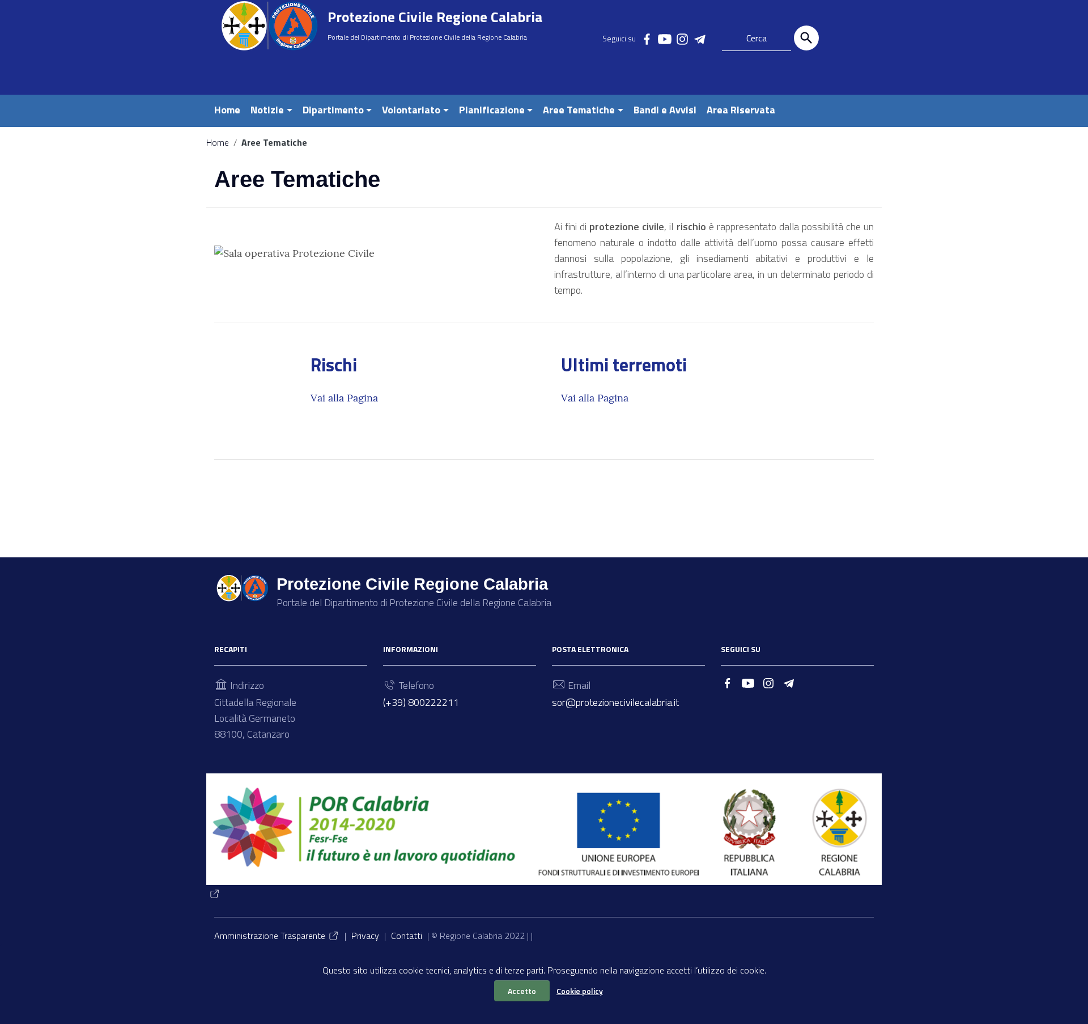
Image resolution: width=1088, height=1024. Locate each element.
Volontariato (411, 109)
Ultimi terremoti (624, 364)
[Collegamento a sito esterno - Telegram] (699, 38)
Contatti (406, 935)
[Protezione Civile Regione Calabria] (269, 25)
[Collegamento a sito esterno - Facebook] (646, 38)
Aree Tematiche (579, 109)
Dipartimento (333, 109)
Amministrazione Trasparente (269, 935)
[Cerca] (806, 38)
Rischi (334, 364)
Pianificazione (492, 109)
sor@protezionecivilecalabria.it (615, 702)
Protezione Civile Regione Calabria (435, 17)
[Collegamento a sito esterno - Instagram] (681, 38)
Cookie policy (579, 991)
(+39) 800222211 (421, 702)
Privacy (365, 935)
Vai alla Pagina (344, 397)
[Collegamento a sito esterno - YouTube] (664, 38)
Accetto (522, 991)
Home (227, 109)
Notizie (267, 109)
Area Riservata (741, 109)
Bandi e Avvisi (665, 109)
